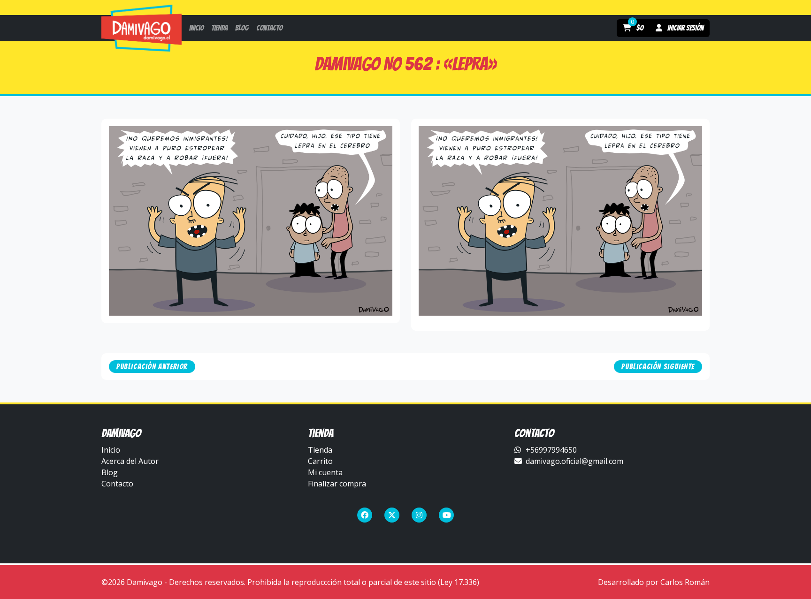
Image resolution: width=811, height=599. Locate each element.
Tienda (320, 450)
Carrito (320, 461)
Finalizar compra (337, 483)
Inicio (110, 450)
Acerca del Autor (130, 461)
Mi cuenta (325, 472)
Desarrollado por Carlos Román (654, 582)
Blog (109, 472)
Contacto (117, 483)
